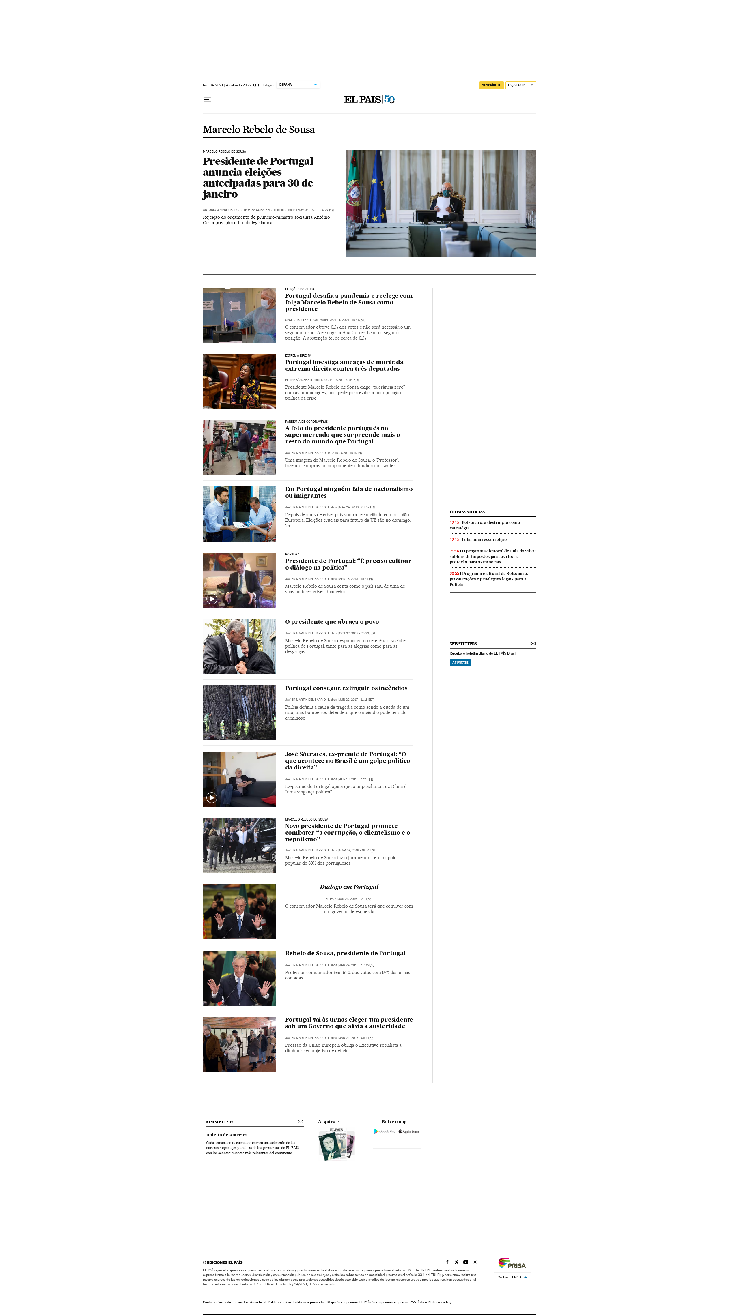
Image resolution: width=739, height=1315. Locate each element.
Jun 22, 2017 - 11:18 (356, 700)
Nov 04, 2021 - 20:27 (316, 210)
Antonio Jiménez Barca (221, 210)
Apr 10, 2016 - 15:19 (357, 779)
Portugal (293, 554)
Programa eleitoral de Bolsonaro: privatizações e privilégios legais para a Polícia (489, 579)
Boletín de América (227, 1135)
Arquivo (326, 1122)
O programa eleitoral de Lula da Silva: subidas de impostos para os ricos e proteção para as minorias (493, 556)
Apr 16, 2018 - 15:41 (357, 579)
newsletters (463, 644)
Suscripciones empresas (390, 1302)
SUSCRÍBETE (491, 85)
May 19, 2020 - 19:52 (346, 453)
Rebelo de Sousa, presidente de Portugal (345, 954)
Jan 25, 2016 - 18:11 (355, 899)
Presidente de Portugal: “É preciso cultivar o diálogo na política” (348, 565)
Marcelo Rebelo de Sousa (259, 130)
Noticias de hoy (439, 1302)
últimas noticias (467, 512)
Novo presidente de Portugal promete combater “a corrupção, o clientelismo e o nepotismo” (347, 833)
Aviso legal (258, 1302)
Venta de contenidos (233, 1302)
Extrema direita (298, 355)
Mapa (331, 1302)
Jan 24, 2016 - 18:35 (357, 965)
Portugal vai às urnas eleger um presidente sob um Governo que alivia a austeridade (349, 1023)
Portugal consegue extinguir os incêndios (346, 689)
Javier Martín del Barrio (305, 453)
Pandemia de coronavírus (306, 422)
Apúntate (460, 662)
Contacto (210, 1302)
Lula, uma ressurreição (484, 539)
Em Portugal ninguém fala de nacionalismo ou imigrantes (349, 493)
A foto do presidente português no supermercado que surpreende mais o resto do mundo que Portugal (342, 435)
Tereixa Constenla (258, 210)
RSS (413, 1302)
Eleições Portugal (301, 289)
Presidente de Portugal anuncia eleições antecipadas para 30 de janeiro (258, 177)
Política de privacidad (309, 1302)
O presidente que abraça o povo (332, 622)
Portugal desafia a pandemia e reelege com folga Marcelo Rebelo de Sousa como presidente (349, 302)
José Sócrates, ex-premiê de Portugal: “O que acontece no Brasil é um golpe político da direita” (347, 761)
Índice (422, 1302)
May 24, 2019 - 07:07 (357, 507)
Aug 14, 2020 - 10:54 (340, 380)
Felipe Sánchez (297, 380)
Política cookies (280, 1302)
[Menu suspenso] (207, 99)
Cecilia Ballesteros (301, 320)
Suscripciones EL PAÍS (354, 1302)
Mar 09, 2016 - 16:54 (357, 850)
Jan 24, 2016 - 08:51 (357, 1038)
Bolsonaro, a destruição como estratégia (485, 525)
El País (331, 899)
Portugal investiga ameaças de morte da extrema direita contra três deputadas (344, 366)
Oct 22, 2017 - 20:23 (357, 633)
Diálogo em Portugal (349, 887)
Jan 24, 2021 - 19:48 (348, 320)
